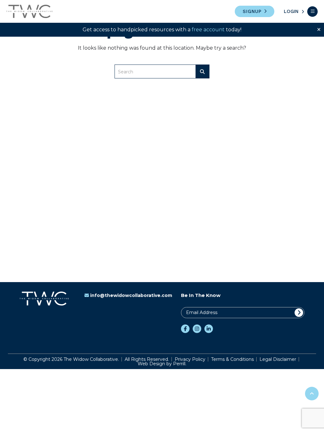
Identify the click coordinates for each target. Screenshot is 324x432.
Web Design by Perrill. (162, 364)
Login (291, 11)
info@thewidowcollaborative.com (131, 295)
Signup (252, 11)
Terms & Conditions (232, 359)
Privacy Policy (190, 359)
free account (208, 30)
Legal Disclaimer (277, 359)
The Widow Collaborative (29, 11)
